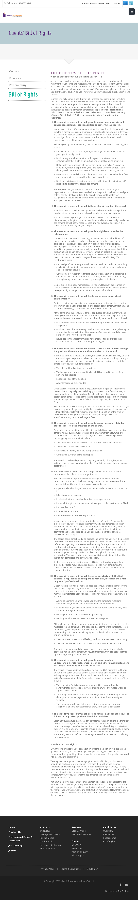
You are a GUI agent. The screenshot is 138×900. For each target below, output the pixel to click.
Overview (14, 71)
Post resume (109, 837)
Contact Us (14, 832)
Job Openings (16, 845)
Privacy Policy (47, 868)
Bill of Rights (78, 855)
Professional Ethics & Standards (96, 3)
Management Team (50, 834)
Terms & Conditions (71, 868)
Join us (117, 3)
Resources (15, 78)
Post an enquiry (17, 85)
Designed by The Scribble (117, 891)
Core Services (79, 830)
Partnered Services (81, 834)
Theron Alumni (47, 848)
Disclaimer (92, 868)
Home (11, 827)
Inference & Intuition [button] (50, 844)
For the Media (47, 837)
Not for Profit (46, 841)
